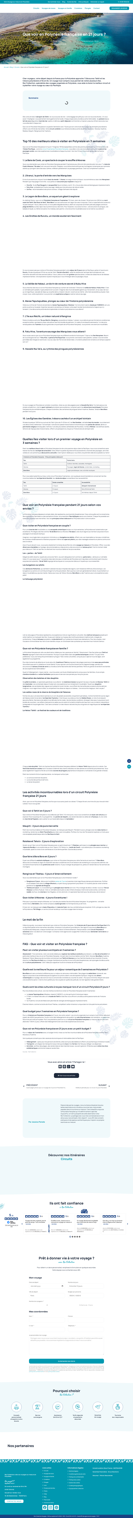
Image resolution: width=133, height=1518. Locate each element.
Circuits (36, 8)
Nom (30, 1316)
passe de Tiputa (60, 881)
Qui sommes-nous (54, 2)
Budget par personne (74, 1292)
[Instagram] (50, 1507)
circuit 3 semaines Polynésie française (55, 149)
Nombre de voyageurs (36, 1301)
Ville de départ (33, 1292)
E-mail (31, 1326)
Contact (96, 8)
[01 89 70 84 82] (118, 1)
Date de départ (33, 1282)
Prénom (70, 1316)
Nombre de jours (73, 1282)
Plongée (88, 8)
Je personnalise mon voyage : (38, 1335)
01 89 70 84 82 (124, 2)
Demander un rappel (97, 2)
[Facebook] (44, 1507)
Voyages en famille (65, 8)
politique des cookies (53, 1371)
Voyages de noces (48, 8)
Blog (63, 2)
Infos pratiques (83, 2)
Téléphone (71, 1326)
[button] (60, 1066)
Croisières (78, 8)
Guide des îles (71, 2)
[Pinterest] (56, 1507)
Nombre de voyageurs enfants (77, 1301)
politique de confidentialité (36, 1371)
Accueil (6, 67)
